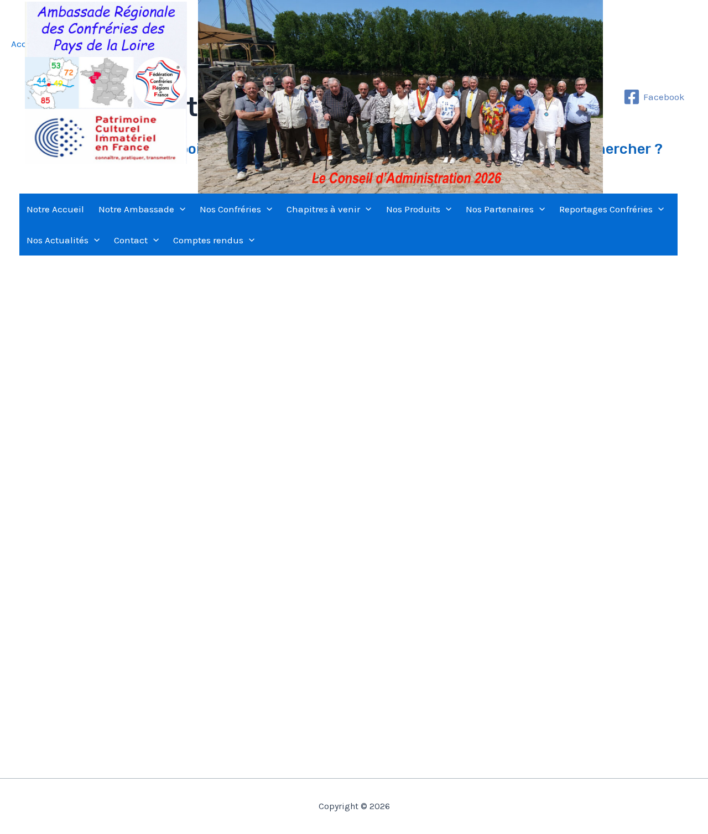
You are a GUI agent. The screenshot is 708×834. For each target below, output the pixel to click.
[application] (179, 209)
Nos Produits (413, 209)
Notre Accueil (55, 209)
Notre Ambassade (136, 209)
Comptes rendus (208, 240)
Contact (131, 240)
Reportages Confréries (606, 209)
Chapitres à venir (323, 209)
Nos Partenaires (500, 209)
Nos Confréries (230, 209)
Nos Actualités (57, 240)
